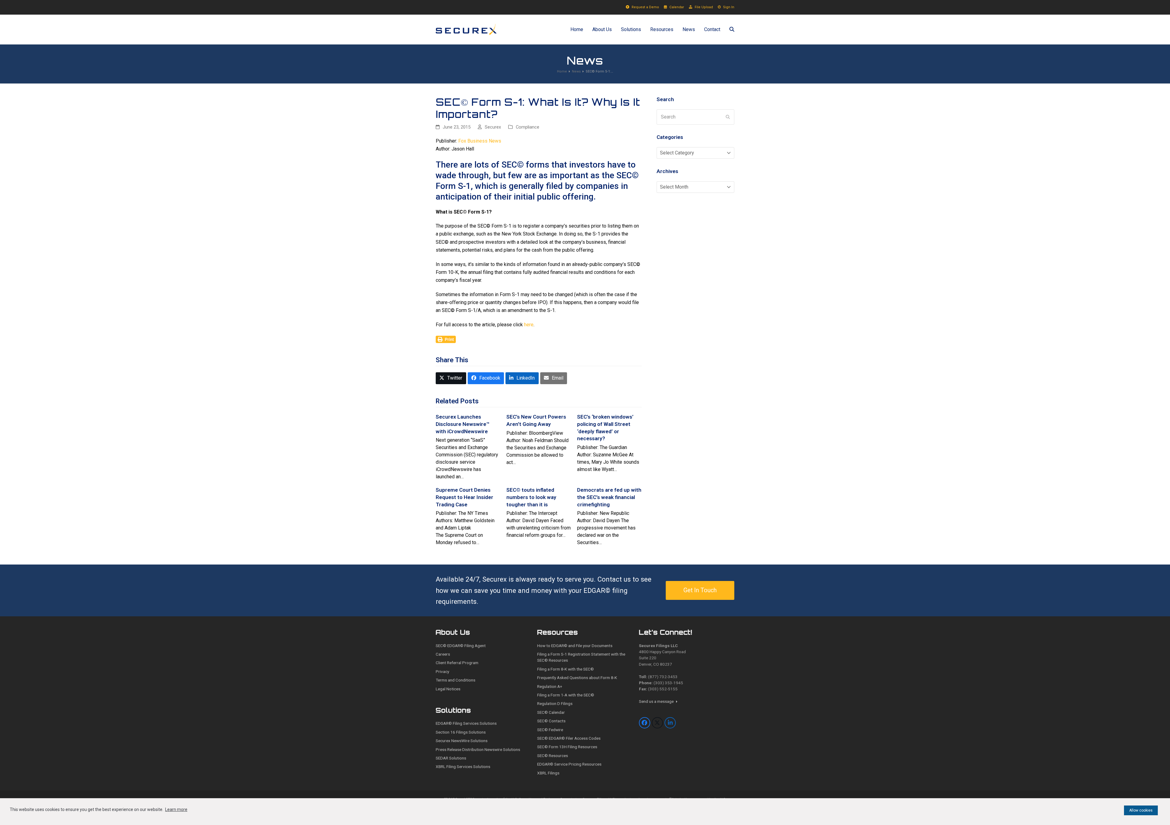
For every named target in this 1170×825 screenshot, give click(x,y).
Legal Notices (448, 688)
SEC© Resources (552, 755)
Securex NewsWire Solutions (462, 740)
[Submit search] (728, 117)
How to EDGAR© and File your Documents (574, 645)
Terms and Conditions (455, 680)
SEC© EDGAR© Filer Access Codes (569, 738)
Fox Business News (479, 141)
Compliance (527, 127)
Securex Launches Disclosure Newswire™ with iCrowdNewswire (463, 424)
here (529, 325)
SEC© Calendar (551, 712)
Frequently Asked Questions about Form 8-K (577, 677)
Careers (443, 654)
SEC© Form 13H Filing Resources (567, 746)
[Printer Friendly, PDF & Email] (446, 338)
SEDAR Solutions (451, 758)
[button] (732, 29)
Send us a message (657, 701)
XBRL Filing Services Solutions (463, 766)
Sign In (728, 7)
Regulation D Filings (555, 703)
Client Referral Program (457, 662)
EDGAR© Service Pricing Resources (569, 764)
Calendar (676, 7)
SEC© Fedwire (550, 729)
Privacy (442, 671)
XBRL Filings (548, 772)
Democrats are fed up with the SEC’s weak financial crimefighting (609, 497)
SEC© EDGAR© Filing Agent (461, 645)
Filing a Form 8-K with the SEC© (565, 669)
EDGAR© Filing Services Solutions (466, 723)
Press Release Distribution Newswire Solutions (478, 749)
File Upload (704, 7)
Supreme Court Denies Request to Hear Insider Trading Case (464, 497)
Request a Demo (645, 7)
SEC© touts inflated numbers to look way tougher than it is (531, 497)
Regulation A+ (549, 686)
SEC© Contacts (551, 720)
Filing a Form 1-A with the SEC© (565, 694)
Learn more (176, 809)
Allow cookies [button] (1141, 810)
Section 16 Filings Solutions (461, 732)
